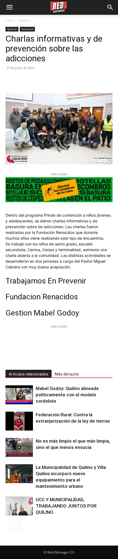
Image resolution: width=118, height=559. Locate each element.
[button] (110, 7)
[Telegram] (74, 80)
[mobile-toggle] (9, 7)
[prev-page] (8, 526)
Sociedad (27, 29)
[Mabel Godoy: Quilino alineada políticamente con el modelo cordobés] (19, 394)
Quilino (24, 20)
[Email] (61, 80)
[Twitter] (23, 80)
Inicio (9, 20)
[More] (76, 346)
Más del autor (67, 374)
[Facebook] (10, 80)
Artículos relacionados (28, 374)
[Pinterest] (36, 80)
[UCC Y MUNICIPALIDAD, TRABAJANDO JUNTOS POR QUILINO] (19, 506)
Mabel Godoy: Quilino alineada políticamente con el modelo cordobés (67, 395)
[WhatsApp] (48, 80)
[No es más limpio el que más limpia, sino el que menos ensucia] (19, 447)
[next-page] (17, 526)
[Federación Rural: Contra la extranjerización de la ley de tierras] (19, 421)
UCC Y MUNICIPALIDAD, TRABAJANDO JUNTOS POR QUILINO (66, 506)
